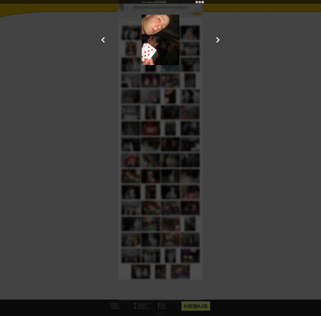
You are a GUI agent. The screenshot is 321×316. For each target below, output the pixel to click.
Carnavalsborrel (163, 2)
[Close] (202, 2)
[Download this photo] (197, 2)
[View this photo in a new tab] (200, 2)
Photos (144, 2)
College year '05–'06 (152, 2)
